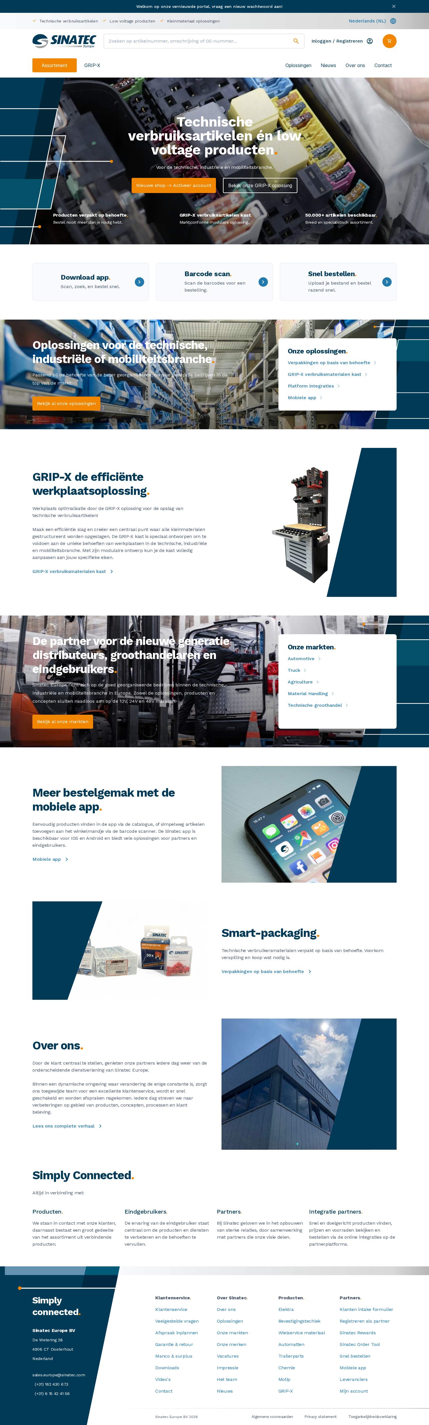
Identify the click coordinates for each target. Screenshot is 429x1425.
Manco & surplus (173, 1356)
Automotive (301, 658)
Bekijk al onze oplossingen (66, 403)
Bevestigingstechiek (299, 1321)
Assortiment (54, 65)
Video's (162, 1379)
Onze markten (232, 1332)
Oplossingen (298, 65)
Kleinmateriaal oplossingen (193, 21)
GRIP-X (92, 65)
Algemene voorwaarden (272, 1417)
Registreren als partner (365, 1321)
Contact (383, 65)
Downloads (167, 1367)
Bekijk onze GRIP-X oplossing (260, 185)
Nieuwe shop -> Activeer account (173, 185)
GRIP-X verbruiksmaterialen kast (324, 374)
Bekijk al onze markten (62, 721)
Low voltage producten (132, 21)
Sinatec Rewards (358, 1332)
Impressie (227, 1367)
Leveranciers (353, 1379)
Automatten (291, 1344)
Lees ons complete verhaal (63, 1126)
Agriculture (300, 682)
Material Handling (308, 693)
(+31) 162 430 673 (51, 1384)
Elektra (286, 1309)
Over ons (355, 65)
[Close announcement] (394, 6)
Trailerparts (291, 1356)
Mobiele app (302, 397)
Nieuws (328, 65)
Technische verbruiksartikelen (68, 21)
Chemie (286, 1367)
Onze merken (231, 1344)
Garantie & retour (174, 1344)
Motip (284, 1379)
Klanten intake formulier (366, 1309)
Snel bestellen (355, 1356)
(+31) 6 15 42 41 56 (52, 1393)
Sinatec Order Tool (360, 1344)
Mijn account (354, 1391)
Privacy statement (321, 1417)
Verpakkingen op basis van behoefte (329, 362)
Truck (294, 670)
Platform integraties (311, 386)
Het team (227, 1379)
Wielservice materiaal (301, 1332)
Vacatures (227, 1356)
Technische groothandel (315, 705)
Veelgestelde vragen (176, 1321)
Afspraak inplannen (176, 1332)
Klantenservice (171, 1309)
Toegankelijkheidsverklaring (372, 1417)
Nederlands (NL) (367, 21)
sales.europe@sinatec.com (58, 1375)
